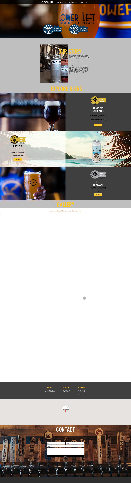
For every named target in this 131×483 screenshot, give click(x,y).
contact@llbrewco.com (51, 391)
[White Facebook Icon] (88, 2)
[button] (58, 2)
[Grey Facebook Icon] (48, 394)
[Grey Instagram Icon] (50, 394)
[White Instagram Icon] (86, 2)
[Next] (125, 19)
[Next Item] (128, 298)
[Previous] (5, 19)
